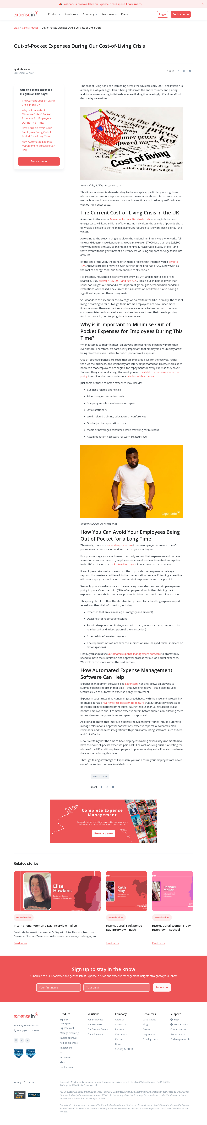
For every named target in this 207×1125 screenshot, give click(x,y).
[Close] (202, 3)
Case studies (149, 1019)
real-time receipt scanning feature (123, 702)
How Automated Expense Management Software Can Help (38, 146)
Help (176, 1019)
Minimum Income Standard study (130, 219)
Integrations (66, 1047)
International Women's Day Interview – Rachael (171, 928)
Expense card (67, 1027)
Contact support (178, 1029)
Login (162, 14)
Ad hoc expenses (69, 1042)
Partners (119, 1029)
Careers (119, 1039)
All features (66, 1057)
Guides (146, 1029)
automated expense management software (134, 654)
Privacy (17, 1082)
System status (177, 1034)
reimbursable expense (140, 376)
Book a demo (181, 14)
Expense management (67, 1021)
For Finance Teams (97, 1029)
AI (61, 1052)
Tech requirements (180, 1039)
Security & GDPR (124, 1048)
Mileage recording (69, 1032)
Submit (160, 987)
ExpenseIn (131, 683)
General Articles (30, 27)
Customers (121, 1034)
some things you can (119, 545)
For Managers (94, 1024)
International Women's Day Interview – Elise (45, 925)
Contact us (120, 1024)
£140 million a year (125, 564)
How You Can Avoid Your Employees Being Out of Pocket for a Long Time (37, 132)
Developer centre (152, 1039)
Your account (181, 1024)
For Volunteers (95, 1034)
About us (120, 1019)
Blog (16, 27)
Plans (124, 14)
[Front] (26, 14)
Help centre (149, 1034)
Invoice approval (68, 1037)
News (118, 1044)
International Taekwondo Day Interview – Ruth (124, 928)
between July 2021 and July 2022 (118, 281)
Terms (30, 1082)
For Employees (95, 1019)
